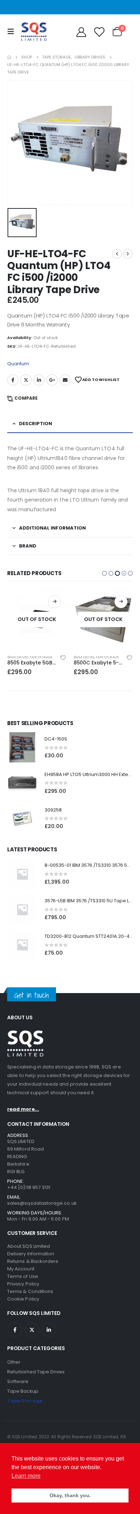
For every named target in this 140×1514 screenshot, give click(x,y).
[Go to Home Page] (9, 57)
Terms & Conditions (30, 1291)
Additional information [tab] (52, 528)
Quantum (18, 363)
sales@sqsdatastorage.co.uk (42, 1203)
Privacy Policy (23, 1283)
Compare (26, 398)
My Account (20, 1268)
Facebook (13, 380)
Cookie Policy (23, 1299)
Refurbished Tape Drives (36, 1371)
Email (65, 380)
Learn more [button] (26, 1476)
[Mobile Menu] (12, 31)
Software (18, 1381)
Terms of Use (22, 1276)
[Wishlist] (98, 32)
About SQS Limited (28, 1246)
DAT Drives (83, 657)
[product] (22, 747)
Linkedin (49, 1330)
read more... (23, 1109)
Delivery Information (30, 1253)
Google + (52, 380)
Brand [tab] (27, 545)
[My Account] (81, 32)
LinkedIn (39, 380)
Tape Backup (22, 1391)
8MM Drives (17, 657)
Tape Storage (40, 657)
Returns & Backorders (32, 1261)
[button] (104, 573)
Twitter (26, 380)
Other (13, 1362)
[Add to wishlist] (63, 657)
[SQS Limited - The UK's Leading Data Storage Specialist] (33, 32)
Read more (54, 601)
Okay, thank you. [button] (70, 1495)
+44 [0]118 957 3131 (28, 1187)
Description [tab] (35, 423)
